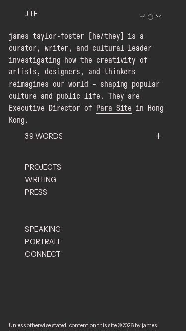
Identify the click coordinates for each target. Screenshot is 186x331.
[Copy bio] (44, 136)
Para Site (114, 107)
